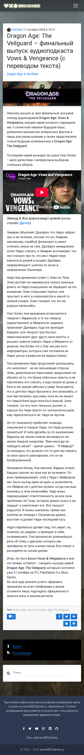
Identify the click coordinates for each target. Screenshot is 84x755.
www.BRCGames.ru (35, 706)
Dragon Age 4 (16, 74)
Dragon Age (19, 609)
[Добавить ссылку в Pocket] (74, 623)
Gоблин (16, 29)
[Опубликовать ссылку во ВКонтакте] (74, 616)
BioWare (32, 74)
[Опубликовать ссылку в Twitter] (66, 616)
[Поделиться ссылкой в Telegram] (66, 623)
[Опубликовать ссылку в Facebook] (59, 616)
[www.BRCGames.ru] (22, 6)
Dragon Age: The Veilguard (54, 609)
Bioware (32, 609)
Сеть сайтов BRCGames (42, 737)
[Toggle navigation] (75, 5)
